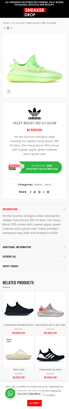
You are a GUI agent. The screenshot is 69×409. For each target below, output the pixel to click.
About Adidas (10, 266)
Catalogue (17, 23)
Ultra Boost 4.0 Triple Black (18, 325)
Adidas (38, 184)
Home (6, 23)
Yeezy (47, 184)
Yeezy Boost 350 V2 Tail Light (50, 325)
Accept (34, 403)
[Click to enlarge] (8, 91)
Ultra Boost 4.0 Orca (50, 370)
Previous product (4, 28)
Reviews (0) (9, 256)
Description (10, 209)
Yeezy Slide (18, 370)
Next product (11, 28)
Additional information (17, 247)
